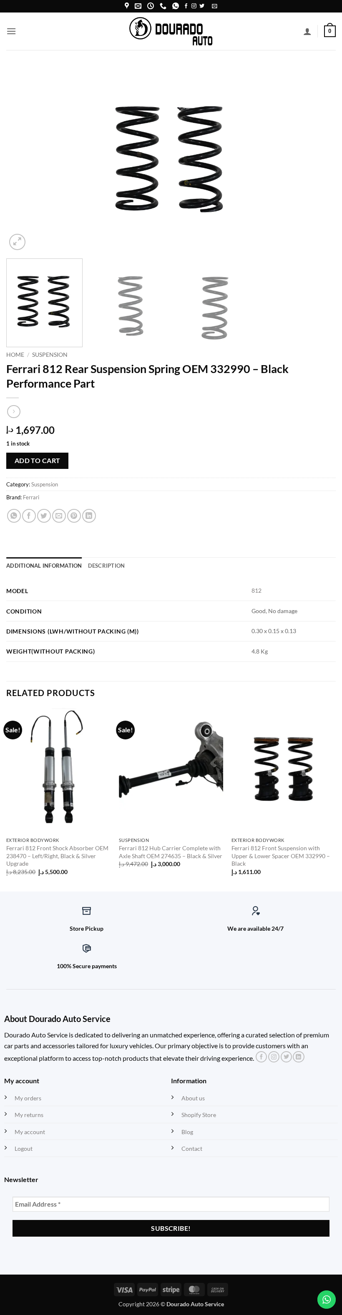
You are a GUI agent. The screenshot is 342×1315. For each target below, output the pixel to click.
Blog (187, 1131)
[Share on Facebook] (29, 516)
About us (193, 1098)
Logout (24, 1148)
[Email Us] (138, 6)
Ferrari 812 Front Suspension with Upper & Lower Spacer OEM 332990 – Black (280, 855)
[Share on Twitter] (44, 516)
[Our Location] (127, 6)
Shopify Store (198, 1114)
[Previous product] (13, 411)
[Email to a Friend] (59, 516)
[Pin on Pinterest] (74, 516)
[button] (214, 6)
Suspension (50, 354)
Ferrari (31, 497)
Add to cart (37, 460)
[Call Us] (163, 6)
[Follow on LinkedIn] (298, 1057)
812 (256, 590)
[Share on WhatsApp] (14, 516)
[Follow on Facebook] (186, 6)
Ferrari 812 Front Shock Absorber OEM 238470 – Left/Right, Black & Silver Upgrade (57, 855)
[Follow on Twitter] (201, 6)
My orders (28, 1098)
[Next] (318, 159)
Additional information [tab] (44, 565)
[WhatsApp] (175, 6)
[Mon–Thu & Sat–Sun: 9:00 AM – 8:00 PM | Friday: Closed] (150, 6)
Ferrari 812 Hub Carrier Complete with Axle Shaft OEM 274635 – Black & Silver (170, 851)
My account (30, 1131)
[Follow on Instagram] (193, 6)
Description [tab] (106, 565)
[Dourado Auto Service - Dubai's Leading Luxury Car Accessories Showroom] (171, 31)
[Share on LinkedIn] (89, 516)
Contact (191, 1148)
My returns (29, 1114)
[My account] (307, 31)
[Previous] (23, 159)
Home (15, 354)
